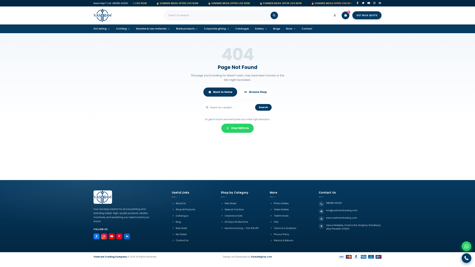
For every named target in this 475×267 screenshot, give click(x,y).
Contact (307, 28)
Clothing (121, 28)
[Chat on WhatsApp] (466, 246)
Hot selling (100, 28)
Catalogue (242, 28)
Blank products (185, 28)
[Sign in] (335, 15)
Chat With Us (240, 128)
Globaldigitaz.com (261, 256)
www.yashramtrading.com (341, 217)
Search (263, 107)
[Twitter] (363, 3)
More (289, 28)
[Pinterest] (119, 236)
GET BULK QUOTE (366, 15)
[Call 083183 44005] (466, 258)
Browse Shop (258, 92)
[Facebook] (357, 3)
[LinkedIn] (380, 3)
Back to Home (222, 92)
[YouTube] (368, 3)
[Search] (274, 15)
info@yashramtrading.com (342, 210)
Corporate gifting (215, 28)
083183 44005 (120, 3)
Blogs (276, 28)
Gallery (259, 28)
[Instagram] (374, 3)
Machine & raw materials (151, 28)
